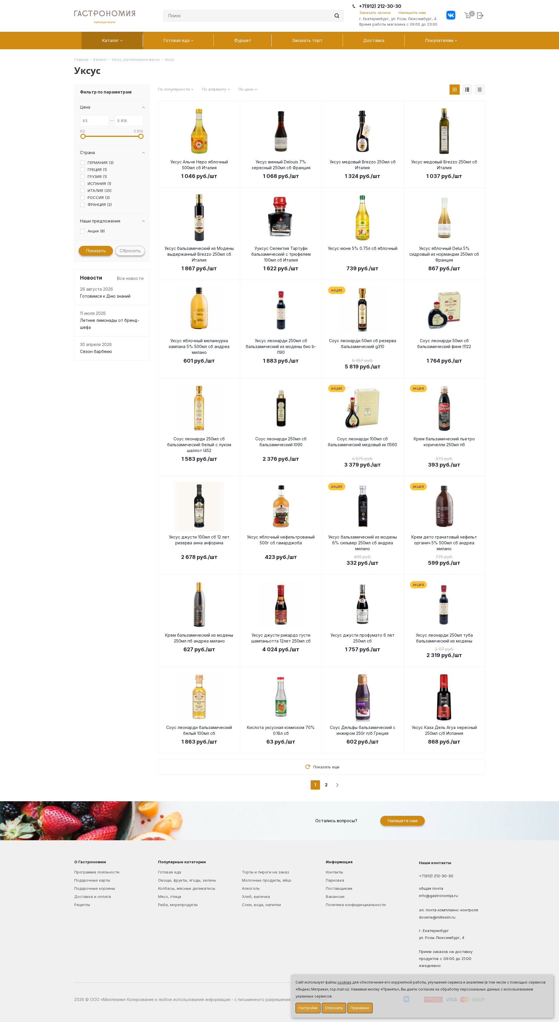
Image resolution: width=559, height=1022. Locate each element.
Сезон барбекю (96, 351)
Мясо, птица (169, 896)
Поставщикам (339, 888)
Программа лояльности (96, 872)
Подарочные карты (92, 880)
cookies (344, 982)
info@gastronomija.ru (438, 896)
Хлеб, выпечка (256, 896)
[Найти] (337, 16)
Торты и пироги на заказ (265, 872)
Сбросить (130, 250)
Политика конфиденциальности (356, 904)
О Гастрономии (90, 861)
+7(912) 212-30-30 (380, 6)
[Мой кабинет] (481, 15)
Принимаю (360, 1008)
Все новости (130, 278)
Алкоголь (251, 888)
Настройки (308, 1008)
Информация (339, 861)
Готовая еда (169, 872)
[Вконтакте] (451, 16)
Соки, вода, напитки (261, 904)
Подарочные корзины (94, 888)
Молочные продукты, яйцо (266, 880)
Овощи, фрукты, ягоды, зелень (187, 880)
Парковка (335, 880)
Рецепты (82, 904)
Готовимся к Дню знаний (105, 296)
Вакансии (335, 896)
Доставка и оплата (92, 896)
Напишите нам (412, 12)
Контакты (334, 872)
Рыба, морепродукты (178, 904)
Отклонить (334, 1008)
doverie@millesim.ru (437, 917)
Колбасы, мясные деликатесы (186, 888)
